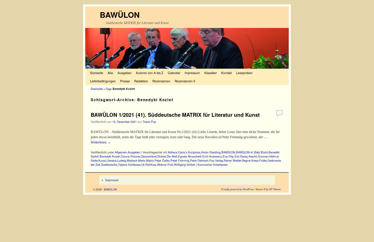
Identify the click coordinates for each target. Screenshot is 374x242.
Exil (237, 156)
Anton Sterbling (211, 152)
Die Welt (172, 156)
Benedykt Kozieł (110, 156)
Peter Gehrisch (199, 160)
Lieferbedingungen (103, 81)
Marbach (132, 160)
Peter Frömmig (180, 160)
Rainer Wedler (232, 160)
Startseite (96, 72)
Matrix (150, 160)
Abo (110, 72)
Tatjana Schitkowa (129, 164)
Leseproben (244, 72)
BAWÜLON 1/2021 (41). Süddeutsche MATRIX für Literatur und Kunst (175, 114)
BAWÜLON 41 (244, 152)
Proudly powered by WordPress (237, 189)
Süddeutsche (109, 164)
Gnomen (263, 156)
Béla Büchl (261, 152)
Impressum (192, 72)
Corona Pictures (130, 156)
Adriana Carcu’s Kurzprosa (184, 152)
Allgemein (121, 152)
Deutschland (148, 156)
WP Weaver (275, 189)
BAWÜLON (120, 14)
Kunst (102, 160)
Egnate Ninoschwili (190, 156)
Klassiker (210, 72)
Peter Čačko (162, 160)
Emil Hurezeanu (212, 156)
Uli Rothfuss (148, 164)
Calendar (174, 72)
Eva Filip (228, 156)
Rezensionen (161, 81)
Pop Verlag (216, 160)
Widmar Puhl (165, 164)
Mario (141, 160)
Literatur (111, 160)
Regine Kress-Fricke (254, 160)
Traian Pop (149, 122)
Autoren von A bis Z (149, 72)
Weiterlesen (101, 142)
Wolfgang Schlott (184, 164)
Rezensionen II (185, 81)
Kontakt (226, 72)
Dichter (161, 156)
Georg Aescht (248, 156)
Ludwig (121, 160)
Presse (125, 81)
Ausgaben (125, 72)
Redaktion (141, 81)
